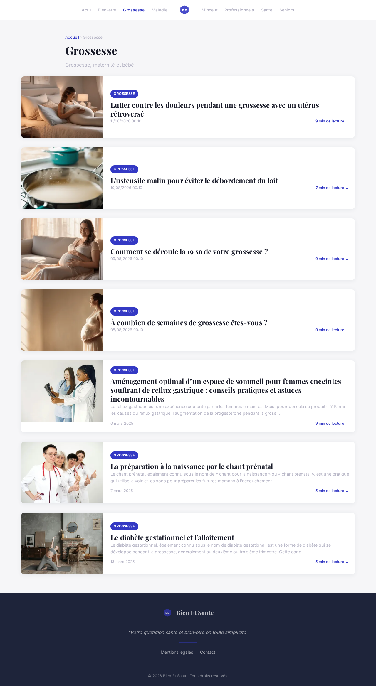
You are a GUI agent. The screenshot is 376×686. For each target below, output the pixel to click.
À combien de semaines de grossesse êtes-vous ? (189, 322)
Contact (207, 652)
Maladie (159, 9)
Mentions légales (177, 652)
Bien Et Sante (195, 612)
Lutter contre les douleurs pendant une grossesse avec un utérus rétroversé (214, 109)
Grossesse (134, 9)
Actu (86, 9)
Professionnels (239, 9)
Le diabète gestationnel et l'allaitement (172, 537)
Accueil (72, 37)
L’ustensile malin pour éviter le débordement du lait (194, 180)
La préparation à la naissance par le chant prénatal (191, 466)
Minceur (209, 9)
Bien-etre (107, 9)
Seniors (286, 9)
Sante (266, 9)
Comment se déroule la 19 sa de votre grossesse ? (189, 251)
